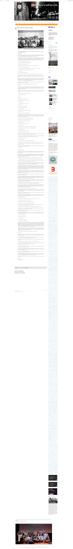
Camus (53, 234)
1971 (52, 182)
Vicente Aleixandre (54, 466)
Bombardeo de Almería (50, 227)
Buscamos (52, 232)
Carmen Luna (54, 241)
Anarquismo (56, 198)
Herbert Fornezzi (49, 310)
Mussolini (53, 406)
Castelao (49, 245)
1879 (57, 176)
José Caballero (53, 332)
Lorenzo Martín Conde (53, 368)
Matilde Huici (53, 397)
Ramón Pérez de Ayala (52, 434)
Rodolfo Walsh (54, 444)
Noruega (52, 410)
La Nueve (56, 360)
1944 (50, 180)
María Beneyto (56, 385)
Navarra (55, 407)
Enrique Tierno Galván (52, 276)
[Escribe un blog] (25, 267)
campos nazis (50, 234)
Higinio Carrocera (54, 311)
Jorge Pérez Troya (56, 328)
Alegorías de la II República (53, 189)
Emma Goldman (56, 274)
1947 (53, 180)
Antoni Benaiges (50, 205)
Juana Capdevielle (54, 355)
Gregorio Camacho (52, 305)
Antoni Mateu (56, 205)
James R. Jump (51, 321)
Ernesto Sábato (49, 278)
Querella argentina (53, 427)
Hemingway (53, 309)
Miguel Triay (56, 403)
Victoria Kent (52, 469)
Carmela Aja (49, 238)
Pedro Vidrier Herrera (54, 419)
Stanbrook (49, 454)
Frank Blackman (56, 294)
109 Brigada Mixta (50, 176)
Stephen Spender (53, 454)
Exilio (57, 280)
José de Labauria (50, 333)
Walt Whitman (51, 471)
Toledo (49, 460)
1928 (57, 178)
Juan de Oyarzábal (51, 350)
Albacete (55, 187)
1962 (51, 181)
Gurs (50, 308)
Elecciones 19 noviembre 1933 (54, 270)
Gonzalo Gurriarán (56, 304)
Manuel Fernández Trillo (52, 378)
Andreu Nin (55, 200)
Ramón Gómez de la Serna (53, 433)
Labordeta (55, 361)
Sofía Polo (53, 453)
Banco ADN (56, 218)
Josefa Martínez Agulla (55, 344)
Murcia (52, 406)
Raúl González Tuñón (55, 436)
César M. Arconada (50, 248)
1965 (54, 181)
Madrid (57, 373)
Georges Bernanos (56, 302)
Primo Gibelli (56, 425)
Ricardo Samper (53, 442)
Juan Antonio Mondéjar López (52, 348)
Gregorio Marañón (56, 305)
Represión (49, 438)
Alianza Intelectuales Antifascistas (54, 192)
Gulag (49, 308)
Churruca (53, 250)
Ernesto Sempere (53, 278)
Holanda (57, 312)
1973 (54, 182)
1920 (48, 178)
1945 (51, 180)
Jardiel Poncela (54, 321)
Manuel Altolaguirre (52, 376)
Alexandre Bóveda (50, 190)
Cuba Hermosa (56, 259)
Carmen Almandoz (53, 238)
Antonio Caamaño (54, 207)
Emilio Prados (53, 274)
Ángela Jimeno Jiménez (52, 203)
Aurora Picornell (56, 216)
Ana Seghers (54, 198)
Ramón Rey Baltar (56, 434)
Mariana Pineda (50, 392)
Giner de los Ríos (54, 303)
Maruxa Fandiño (53, 395)
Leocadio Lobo (55, 362)
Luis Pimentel (52, 372)
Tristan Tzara (55, 462)
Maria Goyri (55, 387)
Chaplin (51, 249)
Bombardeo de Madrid (52, 229)
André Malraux (49, 200)
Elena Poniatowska (50, 271)
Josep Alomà (56, 346)
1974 (55, 182)
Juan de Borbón (54, 349)
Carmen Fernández (54, 240)
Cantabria (57, 234)
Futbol (50, 296)
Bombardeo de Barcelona (55, 227)
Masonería (51, 396)
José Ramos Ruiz (51, 343)
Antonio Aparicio (50, 207)
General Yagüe (49, 302)
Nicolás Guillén (54, 409)
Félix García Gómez (52, 283)
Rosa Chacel (52, 446)
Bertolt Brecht (49, 225)
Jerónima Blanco (51, 322)
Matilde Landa (56, 397)
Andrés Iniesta (52, 200)
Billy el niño (56, 225)
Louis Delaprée (55, 369)
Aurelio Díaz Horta (50, 216)
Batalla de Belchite (53, 220)
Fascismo (55, 281)
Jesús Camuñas (49, 323)
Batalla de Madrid (52, 221)
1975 (57, 182)
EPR (53, 277)
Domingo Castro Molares (50, 265)
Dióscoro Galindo (56, 263)
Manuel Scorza (50, 381)
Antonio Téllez (53, 211)
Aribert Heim (51, 212)
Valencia (54, 463)
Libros (57, 366)
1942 (57, 179)
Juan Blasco (56, 348)
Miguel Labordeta (51, 403)
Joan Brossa (51, 324)
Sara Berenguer (56, 449)
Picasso (54, 421)
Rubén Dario (51, 447)
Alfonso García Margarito (52, 191)
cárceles (49, 235)
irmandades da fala (52, 317)
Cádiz (55, 232)
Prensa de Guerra (50, 425)
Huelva (49, 313)
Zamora (53, 472)
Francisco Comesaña (52, 291)
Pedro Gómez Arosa (56, 417)
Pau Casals (49, 416)
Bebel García (53, 223)
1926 (55, 178)
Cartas (51, 243)
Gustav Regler (53, 308)
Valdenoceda (52, 463)
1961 (50, 181)
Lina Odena (53, 367)
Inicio (31, 290)
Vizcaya (49, 471)
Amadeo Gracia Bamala (53, 194)
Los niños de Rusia (51, 369)
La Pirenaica (51, 361)
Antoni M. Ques (53, 205)
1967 (57, 181)
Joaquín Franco (49, 326)
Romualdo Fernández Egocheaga (55, 445)
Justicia (55, 359)
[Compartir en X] (26, 267)
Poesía (52, 423)
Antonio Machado (50, 209)
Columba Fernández (56, 252)
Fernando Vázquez (56, 287)
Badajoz (54, 217)
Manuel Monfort (56, 379)
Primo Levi (49, 426)
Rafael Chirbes (51, 429)
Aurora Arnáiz (53, 216)
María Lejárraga (53, 388)
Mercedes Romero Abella (53, 401)
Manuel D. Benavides (54, 377)
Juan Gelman (51, 351)
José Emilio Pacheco (56, 333)
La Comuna (54, 360)
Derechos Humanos (53, 261)
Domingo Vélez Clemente (55, 265)
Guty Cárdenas (56, 308)
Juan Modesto (55, 353)
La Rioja (53, 361)
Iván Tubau (51, 319)
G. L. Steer (52, 296)
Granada (49, 305)
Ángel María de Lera (53, 201)
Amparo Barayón (54, 196)
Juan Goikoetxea (51, 352)
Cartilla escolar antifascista (55, 243)
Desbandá (57, 261)
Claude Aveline (54, 251)
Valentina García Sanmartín (53, 464)
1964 (53, 181)
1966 (55, 181)
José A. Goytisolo (51, 329)
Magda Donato (54, 374)
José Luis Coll (51, 337)
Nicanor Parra (51, 408)
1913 (52, 177)
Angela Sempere (56, 203)
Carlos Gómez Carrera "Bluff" (55, 236)
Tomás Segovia (54, 460)
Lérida (57, 364)
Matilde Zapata (54, 398)
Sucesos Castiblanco (56, 455)
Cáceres (54, 232)
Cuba (54, 259)
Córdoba (57, 257)
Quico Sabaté (56, 427)
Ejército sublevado (53, 269)
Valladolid (57, 464)
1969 (50, 182)
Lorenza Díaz (49, 368)
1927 (56, 178)
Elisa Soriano (56, 271)
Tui (56, 462)
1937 (50, 179)
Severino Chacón (56, 451)
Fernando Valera (52, 287)
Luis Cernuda (53, 370)
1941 (55, 179)
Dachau (57, 260)
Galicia (51, 298)
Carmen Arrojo (56, 238)
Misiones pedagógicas (50, 405)
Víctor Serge (49, 469)
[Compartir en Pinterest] (27, 267)
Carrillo (49, 243)
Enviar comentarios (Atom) (20, 291)
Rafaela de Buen (49, 431)
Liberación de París (53, 366)
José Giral (51, 335)
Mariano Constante (56, 392)
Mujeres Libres (49, 406)
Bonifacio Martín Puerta (50, 230)
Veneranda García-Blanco (50, 465)
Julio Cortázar (53, 359)
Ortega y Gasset (51, 412)
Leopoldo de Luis (50, 364)
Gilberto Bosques (50, 303)
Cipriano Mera (55, 250)
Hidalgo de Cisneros (50, 311)
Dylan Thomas (49, 267)
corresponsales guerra (53, 258)
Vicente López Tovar (50, 467)
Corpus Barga (49, 258)
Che (57, 249)
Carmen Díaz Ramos (50, 240)
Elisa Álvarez (53, 271)
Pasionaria (49, 415)
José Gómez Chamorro (54, 335)
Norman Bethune (50, 410)
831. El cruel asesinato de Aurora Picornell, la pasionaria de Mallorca (55, 99)
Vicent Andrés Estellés (55, 465)
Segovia (51, 451)
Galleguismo (53, 298)
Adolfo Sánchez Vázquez (55, 185)
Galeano (49, 298)
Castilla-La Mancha (54, 245)
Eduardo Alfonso (52, 267)
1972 (53, 182)
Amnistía (49, 196)
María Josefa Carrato (50, 388)
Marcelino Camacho (52, 383)
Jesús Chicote (53, 323)
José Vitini (52, 344)
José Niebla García (54, 342)
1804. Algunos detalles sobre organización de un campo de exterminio (55, 96)
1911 (50, 177)
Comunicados (49, 254)
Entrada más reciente (17, 290)
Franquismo (49, 295)
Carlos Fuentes (51, 236)
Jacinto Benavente (56, 319)
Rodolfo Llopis (51, 444)
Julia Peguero (51, 357)
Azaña (52, 217)
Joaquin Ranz (56, 326)
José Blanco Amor (50, 332)
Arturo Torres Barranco (55, 214)
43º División (56, 183)
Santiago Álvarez (52, 449)
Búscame (49, 232)
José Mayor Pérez (53, 341)
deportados (49, 261)
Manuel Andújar (56, 376)
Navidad (57, 407)
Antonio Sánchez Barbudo (55, 210)
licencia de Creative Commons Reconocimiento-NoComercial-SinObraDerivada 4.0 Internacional (53, 141)
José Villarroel (49, 344)
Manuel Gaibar (56, 378)
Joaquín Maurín (53, 326)
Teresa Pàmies (51, 458)
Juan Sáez (52, 355)
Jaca (53, 319)
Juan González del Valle (55, 352)
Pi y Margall (52, 421)
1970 (51, 182)
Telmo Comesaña (52, 456)
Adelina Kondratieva (50, 185)
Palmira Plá (57, 414)
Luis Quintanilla (55, 372)
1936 (49, 179)
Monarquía (54, 405)
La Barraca (51, 360)
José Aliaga (49, 330)
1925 (54, 178)
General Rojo (49, 301)
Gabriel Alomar (55, 296)
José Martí (50, 341)
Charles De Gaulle (54, 249)
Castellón (51, 245)
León (57, 362)
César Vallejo (54, 248)
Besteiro (52, 225)
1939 (53, 179)
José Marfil (57, 339)
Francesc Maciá (54, 289)
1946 (52, 180)
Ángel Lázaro (49, 201)
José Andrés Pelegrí (53, 330)
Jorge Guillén (52, 328)
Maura (57, 398)
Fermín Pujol (49, 285)
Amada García (49, 194)
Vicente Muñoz (54, 467)
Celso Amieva (53, 247)
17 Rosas (54, 176)
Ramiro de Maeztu (54, 431)
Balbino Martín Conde (52, 218)
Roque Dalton (49, 446)
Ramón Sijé (55, 435)
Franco (52, 294)
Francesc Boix (51, 289)
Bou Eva (53, 230)
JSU (48, 348)
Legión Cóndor (52, 362)
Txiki (57, 462)
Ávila (51, 217)
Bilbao (54, 225)
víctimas (55, 468)
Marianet (52, 392)
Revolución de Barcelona (51, 440)
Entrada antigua (45, 290)
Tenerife (55, 456)
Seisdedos (53, 451)
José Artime (49, 331)
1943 (48, 180)
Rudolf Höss (56, 447)
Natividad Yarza (52, 407)
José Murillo (50, 342)
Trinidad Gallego (49, 462)
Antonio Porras (51, 210)
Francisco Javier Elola (50, 292)
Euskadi (55, 280)
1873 (56, 176)
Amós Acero (51, 196)
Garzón (57, 298)
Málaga (57, 374)
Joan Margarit (54, 324)
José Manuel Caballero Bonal (53, 339)
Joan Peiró (57, 324)
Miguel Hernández (54, 402)
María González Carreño (52, 387)
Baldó (54, 218)
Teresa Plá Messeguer (55, 458)
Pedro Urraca (51, 419)
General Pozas (56, 300)
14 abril (53, 176)
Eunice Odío (53, 280)
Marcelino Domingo (56, 383)
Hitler (54, 312)
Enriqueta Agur (56, 276)
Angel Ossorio (56, 201)
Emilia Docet (55, 272)
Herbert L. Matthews (53, 310)
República (53, 438)
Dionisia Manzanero (52, 263)
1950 (57, 180)
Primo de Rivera (53, 425)
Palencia (54, 414)
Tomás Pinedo (51, 460)
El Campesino (56, 269)
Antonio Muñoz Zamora (55, 209)
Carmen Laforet (51, 241)
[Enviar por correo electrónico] (24, 267)
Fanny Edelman (52, 281)
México (57, 401)
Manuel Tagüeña (54, 381)
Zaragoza (55, 472)
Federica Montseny (52, 282)
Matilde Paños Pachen (50, 398)
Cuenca (52, 260)
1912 (51, 177)
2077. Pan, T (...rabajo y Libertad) (54, 103)
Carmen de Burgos (56, 239)
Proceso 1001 (52, 426)
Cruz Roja (53, 259)
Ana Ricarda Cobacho (50, 198)
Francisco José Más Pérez (55, 292)
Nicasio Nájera (53, 408)
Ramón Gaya (49, 433)
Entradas (50, 107)
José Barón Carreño (53, 331)
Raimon (52, 431)
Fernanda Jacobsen (53, 285)
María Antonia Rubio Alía (52, 385)
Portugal (53, 424)
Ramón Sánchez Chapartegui (51, 435)
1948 (54, 180)
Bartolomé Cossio (50, 219)
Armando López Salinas (55, 212)
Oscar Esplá (56, 412)
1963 (52, 181)
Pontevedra (49, 424)
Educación (49, 269)
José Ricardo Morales (56, 343)
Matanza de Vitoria (54, 396)
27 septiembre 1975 (52, 183)
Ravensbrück (49, 437)
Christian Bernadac (50, 250)
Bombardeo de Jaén (53, 228)
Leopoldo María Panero (54, 364)
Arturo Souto (51, 214)
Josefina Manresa (50, 346)
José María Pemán (51, 340)
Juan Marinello (49, 353)
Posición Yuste (56, 424)
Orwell (54, 412)
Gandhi (55, 298)
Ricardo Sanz (56, 442)
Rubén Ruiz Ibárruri (53, 447)
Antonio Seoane (50, 211)
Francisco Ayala (54, 290)
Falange (49, 281)
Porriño (52, 424)
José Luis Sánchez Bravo (55, 337)
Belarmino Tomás (56, 223)
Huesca (51, 313)
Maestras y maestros (50, 374)
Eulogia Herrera (49, 280)
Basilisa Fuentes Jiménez (54, 219)
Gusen (51, 308)
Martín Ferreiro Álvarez (54, 394)
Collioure (53, 252)
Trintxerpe (52, 462)
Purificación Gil (49, 427)
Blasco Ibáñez (51, 226)
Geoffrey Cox (53, 302)
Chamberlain (49, 249)
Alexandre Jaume (54, 190)
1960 (48, 181)
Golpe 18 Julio (52, 304)
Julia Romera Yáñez (55, 357)
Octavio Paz (55, 410)
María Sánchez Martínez (54, 390)
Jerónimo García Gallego (55, 322)
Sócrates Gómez (50, 453)
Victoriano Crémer (56, 469)
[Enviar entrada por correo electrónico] (23, 267)
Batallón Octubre (50, 223)
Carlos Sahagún (50, 237)
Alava (54, 187)
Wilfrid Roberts (54, 471)
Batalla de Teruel (56, 221)
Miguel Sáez (54, 403)
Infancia (49, 317)
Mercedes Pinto (49, 401)
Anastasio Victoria (50, 199)
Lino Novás (55, 367)
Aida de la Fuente (51, 187)
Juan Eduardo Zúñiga (55, 350)
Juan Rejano (49, 355)
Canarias (55, 234)
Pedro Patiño (55, 418)
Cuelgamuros (49, 260)
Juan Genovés (54, 351)
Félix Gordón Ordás (56, 283)
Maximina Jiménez (54, 399)
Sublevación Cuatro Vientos (51, 455)
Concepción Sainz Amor (54, 254)
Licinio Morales (49, 367)
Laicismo (57, 361)
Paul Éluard (52, 416)
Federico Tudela (56, 282)
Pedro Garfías (52, 417)
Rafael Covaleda (54, 429)
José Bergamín (56, 331)
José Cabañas (56, 332)
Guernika (57, 306)
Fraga (49, 289)
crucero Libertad (50, 259)
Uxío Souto (49, 463)
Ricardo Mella (49, 442)
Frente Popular (53, 295)
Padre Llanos (52, 414)
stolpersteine (56, 454)
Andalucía (53, 199)
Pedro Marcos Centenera (50, 418)
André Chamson (56, 199)
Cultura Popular (54, 260)
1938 (52, 179)
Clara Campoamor (51, 251)
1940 (54, 179)
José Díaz (53, 333)
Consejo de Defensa (52, 256)
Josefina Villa (53, 346)
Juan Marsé (52, 353)
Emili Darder (52, 272)
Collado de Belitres (50, 252)
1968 (48, 182)
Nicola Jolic (51, 409)
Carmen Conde (52, 239)
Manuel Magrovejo (52, 379)
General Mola (53, 300)
